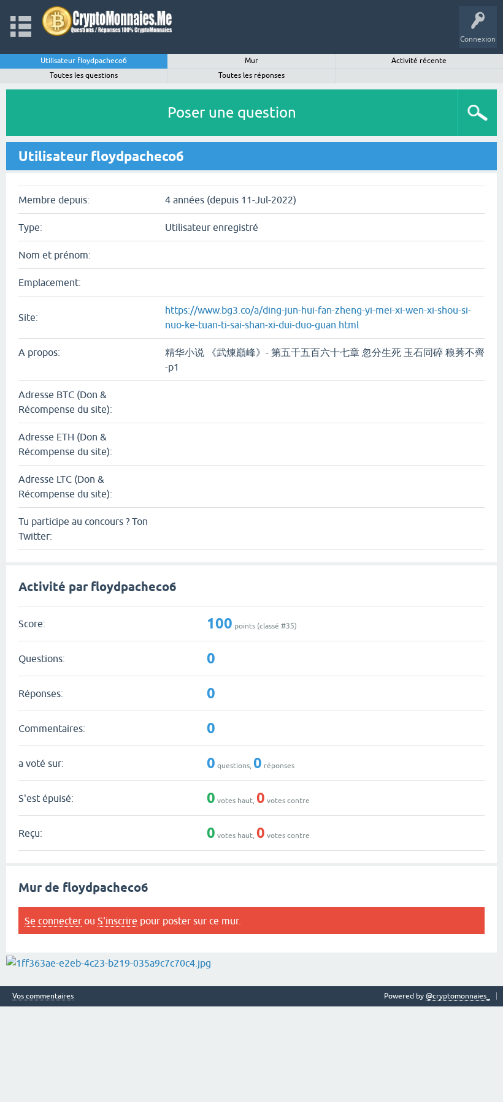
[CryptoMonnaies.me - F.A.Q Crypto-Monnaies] (107, 21)
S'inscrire (117, 920)
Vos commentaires (43, 996)
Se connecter (53, 920)
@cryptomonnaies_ (458, 996)
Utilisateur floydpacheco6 (83, 60)
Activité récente (419, 60)
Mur (251, 60)
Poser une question (231, 112)
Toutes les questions (84, 75)
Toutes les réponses (251, 75)
